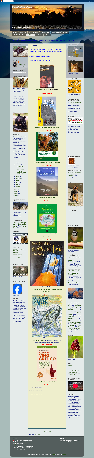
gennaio (18, 186)
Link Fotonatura (72, 374)
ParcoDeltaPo (74, 323)
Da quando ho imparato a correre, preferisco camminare (74, 174)
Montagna (71, 316)
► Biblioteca (30, 34)
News (70, 320)
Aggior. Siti (71, 304)
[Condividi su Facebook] (39, 387)
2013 (15, 191)
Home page (47, 431)
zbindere (53, 454)
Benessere (70, 311)
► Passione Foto (56, 32)
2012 (15, 193)
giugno (18, 180)
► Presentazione (45, 32)
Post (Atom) (38, 434)
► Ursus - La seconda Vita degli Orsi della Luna (20, 172)
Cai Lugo (78, 311)
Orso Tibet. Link (17, 256)
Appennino (75, 308)
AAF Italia (15, 252)
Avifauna (70, 309)
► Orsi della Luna (33, 32)
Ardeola (70, 365)
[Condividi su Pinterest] (41, 387)
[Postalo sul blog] (37, 387)
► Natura (65, 32)
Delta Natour (71, 368)
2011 (15, 195)
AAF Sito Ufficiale (17, 254)
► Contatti (47, 34)
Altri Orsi (15, 222)
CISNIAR (70, 367)
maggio (18, 182)
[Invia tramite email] (35, 387)
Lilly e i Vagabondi (72, 372)
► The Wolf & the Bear (19, 34)
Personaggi (71, 325)
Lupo (78, 315)
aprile (17, 184)
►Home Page (22, 32)
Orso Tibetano (15, 283)
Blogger (64, 454)
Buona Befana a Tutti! (73, 282)
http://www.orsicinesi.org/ (19, 444)
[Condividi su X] (38, 387)
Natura (70, 318)
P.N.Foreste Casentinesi (74, 322)
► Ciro (15, 32)
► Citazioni (39, 34)
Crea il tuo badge (16, 295)
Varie (72, 330)
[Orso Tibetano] (17, 293)
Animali (78, 306)
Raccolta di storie (38, 340)
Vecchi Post (16, 261)
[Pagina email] (33, 387)
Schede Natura (77, 328)
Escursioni (70, 313)
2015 (15, 163)
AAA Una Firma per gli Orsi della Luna (18, 250)
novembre (18, 164)
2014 (15, 189)
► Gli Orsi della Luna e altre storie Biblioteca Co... (20, 168)
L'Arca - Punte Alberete (73, 370)
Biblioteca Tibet (43, 89)
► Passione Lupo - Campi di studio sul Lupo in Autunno (74, 259)
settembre (18, 178)
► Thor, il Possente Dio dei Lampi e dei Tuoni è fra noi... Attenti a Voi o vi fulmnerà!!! (74, 272)
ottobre (18, 176)
